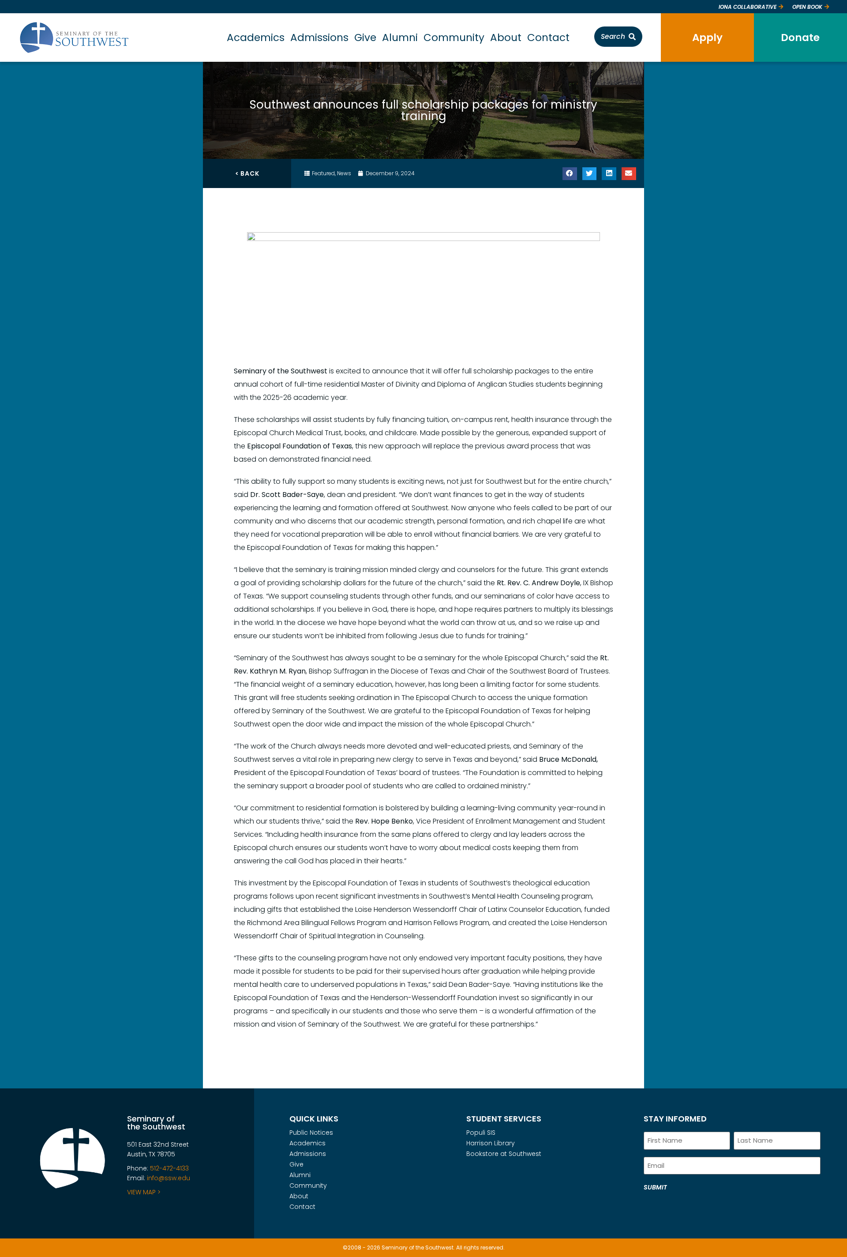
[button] (569, 173)
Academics (256, 37)
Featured (323, 173)
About (505, 37)
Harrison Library (490, 1143)
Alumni (400, 37)
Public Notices (311, 1132)
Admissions (319, 37)
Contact (548, 37)
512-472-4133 (169, 1168)
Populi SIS (480, 1132)
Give (365, 37)
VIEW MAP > (144, 1192)
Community (454, 37)
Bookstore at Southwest (503, 1153)
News (344, 173)
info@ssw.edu (168, 1178)
